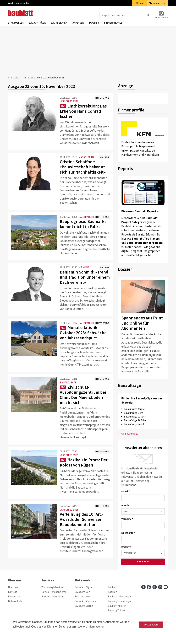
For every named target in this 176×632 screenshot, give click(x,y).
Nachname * (128, 532)
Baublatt (112, 587)
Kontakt (12, 591)
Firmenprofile (113, 22)
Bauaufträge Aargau (134, 409)
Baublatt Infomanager (120, 596)
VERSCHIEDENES (69, 101)
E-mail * (125, 491)
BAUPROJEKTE (68, 382)
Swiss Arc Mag (82, 591)
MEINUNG (84, 267)
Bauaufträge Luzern (134, 416)
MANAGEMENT (86, 157)
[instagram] (154, 587)
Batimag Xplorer (116, 610)
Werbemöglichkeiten (19, 2)
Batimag (112, 591)
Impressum (14, 596)
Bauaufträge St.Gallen (135, 420)
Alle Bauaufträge (129, 433)
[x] (143, 587)
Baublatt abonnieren (52, 596)
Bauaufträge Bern (133, 412)
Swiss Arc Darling (84, 605)
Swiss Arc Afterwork (85, 601)
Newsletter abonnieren (54, 591)
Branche (126, 546)
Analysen (78, 22)
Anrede (125, 505)
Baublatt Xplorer (117, 605)
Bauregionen (59, 22)
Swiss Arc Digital (83, 587)
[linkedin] (160, 587)
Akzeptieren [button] (151, 624)
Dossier (94, 22)
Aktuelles (17, 22)
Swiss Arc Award (83, 596)
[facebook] (149, 587)
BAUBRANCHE (86, 216)
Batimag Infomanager (119, 601)
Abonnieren (159, 2)
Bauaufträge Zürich (134, 424)
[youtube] (166, 587)
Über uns (13, 587)
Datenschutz (15, 601)
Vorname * (127, 519)
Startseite (13, 77)
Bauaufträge (37, 22)
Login (141, 2)
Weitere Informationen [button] (91, 626)
